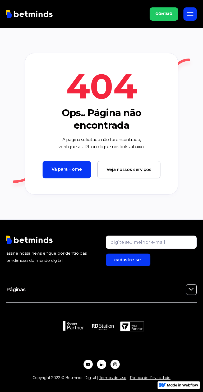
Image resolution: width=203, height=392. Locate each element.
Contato (163, 14)
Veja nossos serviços (129, 169)
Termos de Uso (112, 377)
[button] (190, 14)
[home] (29, 14)
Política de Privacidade (150, 377)
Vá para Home (67, 169)
